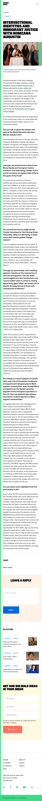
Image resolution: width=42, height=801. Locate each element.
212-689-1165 (7, 780)
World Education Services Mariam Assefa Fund (18, 84)
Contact (22, 766)
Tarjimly (9, 509)
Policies (21, 763)
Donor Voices (7, 567)
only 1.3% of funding (23, 404)
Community (7, 16)
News (5, 769)
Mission (5, 760)
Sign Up (14, 729)
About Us (22, 760)
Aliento (33, 507)
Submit (11, 610)
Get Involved (7, 766)
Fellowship (6, 763)
